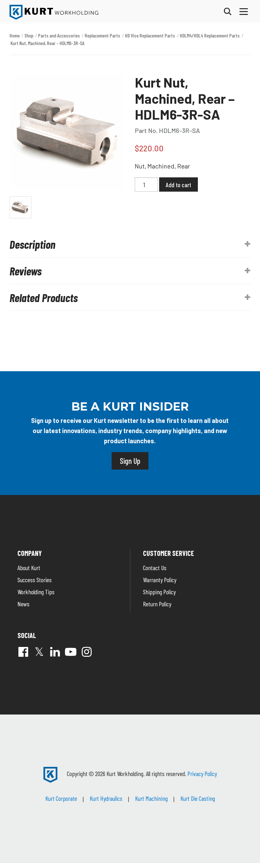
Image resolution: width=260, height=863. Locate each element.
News (23, 604)
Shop (28, 35)
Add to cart (178, 184)
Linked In (55, 651)
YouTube (70, 651)
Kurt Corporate (61, 798)
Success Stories (34, 579)
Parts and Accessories (59, 35)
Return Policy (157, 604)
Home (15, 35)
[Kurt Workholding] (54, 12)
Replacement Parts (102, 35)
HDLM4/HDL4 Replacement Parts (210, 35)
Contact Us (154, 567)
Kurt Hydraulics (106, 798)
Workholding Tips (36, 592)
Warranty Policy (159, 579)
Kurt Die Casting (197, 798)
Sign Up (130, 460)
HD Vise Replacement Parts (150, 35)
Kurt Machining (151, 798)
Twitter (39, 651)
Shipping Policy (159, 592)
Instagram (86, 651)
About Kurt (28, 567)
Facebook (23, 651)
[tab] (130, 244)
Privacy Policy (202, 773)
